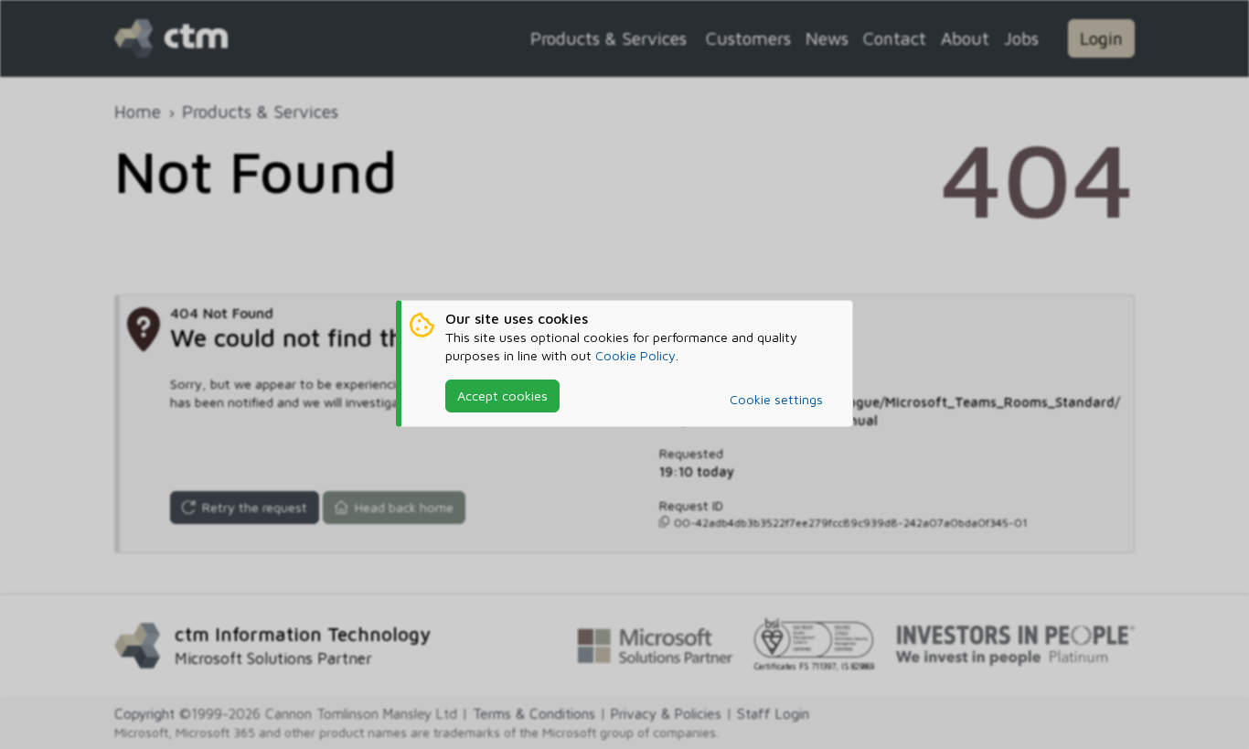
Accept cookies (502, 395)
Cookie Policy (635, 355)
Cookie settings (776, 399)
